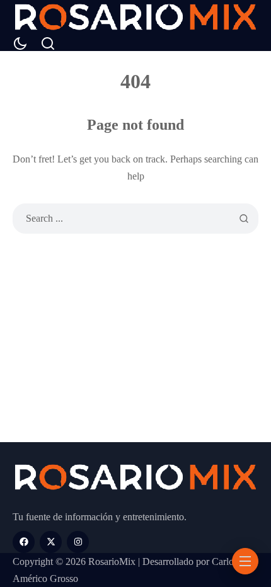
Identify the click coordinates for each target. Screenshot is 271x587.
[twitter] (51, 542)
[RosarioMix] (135, 18)
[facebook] (24, 542)
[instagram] (78, 542)
